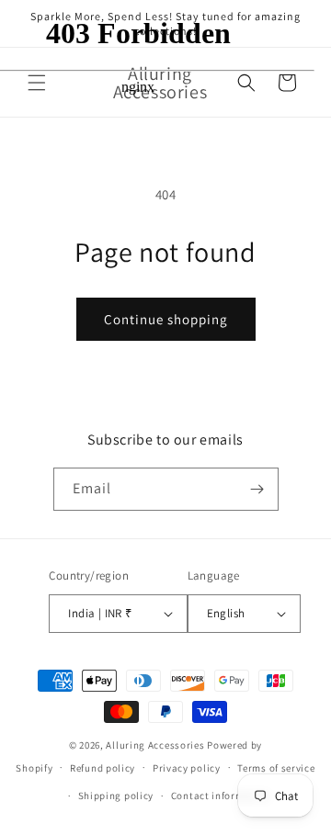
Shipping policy (116, 795)
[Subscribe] (257, 489)
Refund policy (102, 768)
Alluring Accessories (155, 745)
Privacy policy (187, 768)
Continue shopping (166, 319)
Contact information (220, 795)
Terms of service (275, 768)
